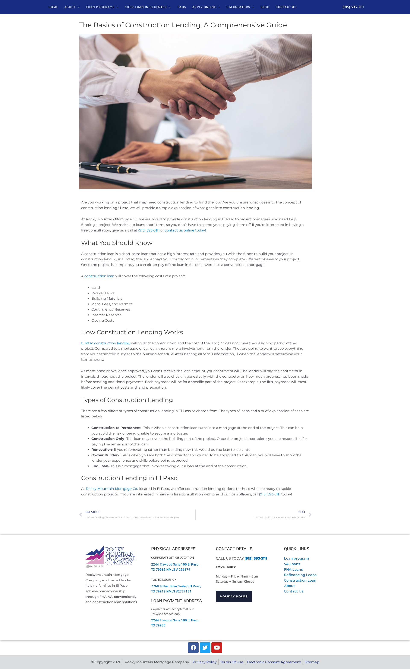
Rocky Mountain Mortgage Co (111, 489)
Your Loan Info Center (146, 7)
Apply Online (204, 7)
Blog (265, 7)
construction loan (99, 276)
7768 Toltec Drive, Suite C (170, 586)
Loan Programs (100, 7)
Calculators (238, 7)
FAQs (181, 7)
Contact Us (286, 7)
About (70, 7)
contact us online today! (185, 230)
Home (53, 7)
